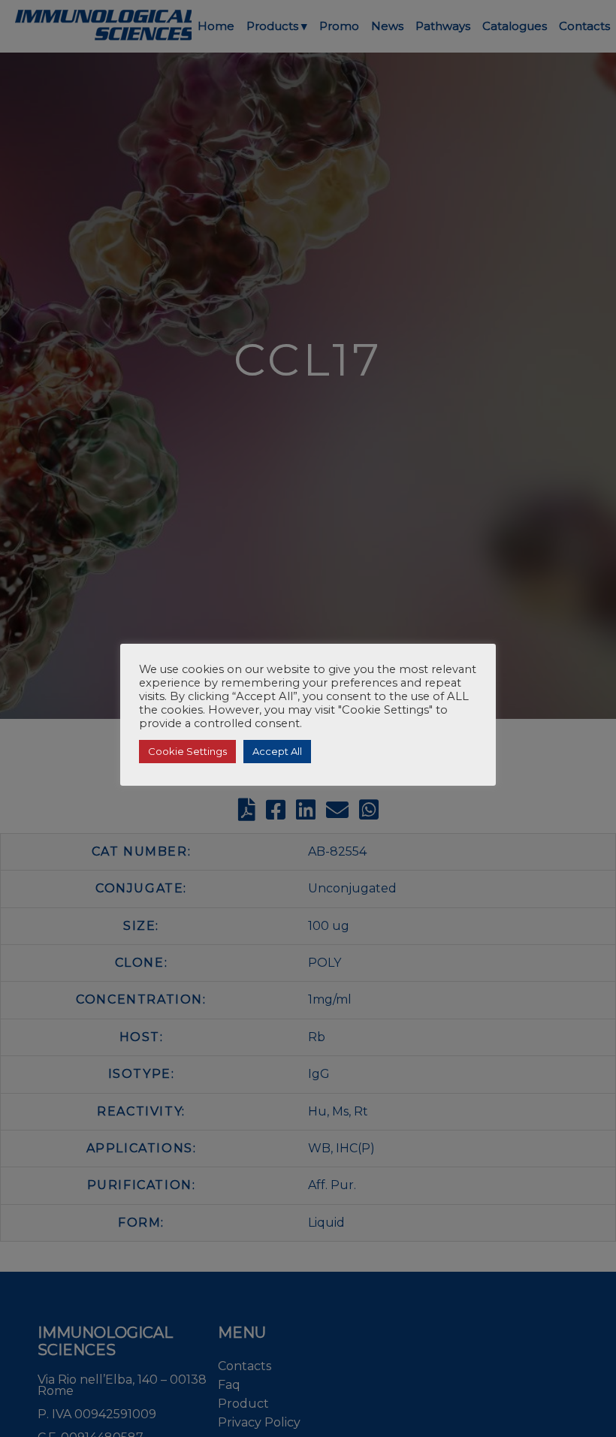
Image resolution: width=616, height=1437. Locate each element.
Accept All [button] (277, 751)
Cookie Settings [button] (187, 751)
